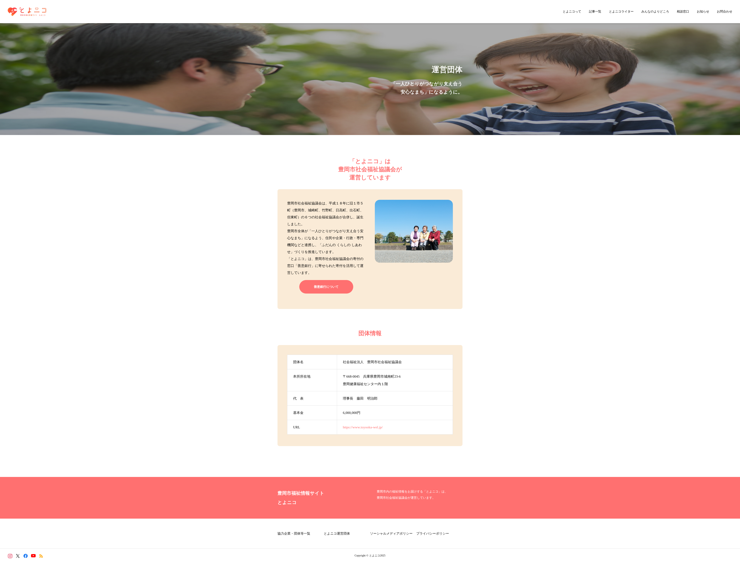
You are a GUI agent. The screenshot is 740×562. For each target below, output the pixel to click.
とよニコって (572, 11)
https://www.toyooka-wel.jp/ (363, 427)
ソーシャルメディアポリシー (391, 533)
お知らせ (703, 11)
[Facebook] (25, 556)
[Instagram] (10, 556)
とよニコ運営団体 (337, 533)
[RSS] (41, 556)
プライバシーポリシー (432, 533)
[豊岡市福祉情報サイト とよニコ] (27, 11)
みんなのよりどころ (655, 11)
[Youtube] (33, 556)
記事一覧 (595, 11)
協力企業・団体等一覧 (294, 533)
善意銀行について (326, 286)
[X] (17, 556)
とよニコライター (621, 11)
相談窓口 (683, 11)
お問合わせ (724, 11)
